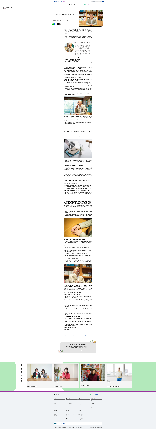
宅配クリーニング (80, 415)
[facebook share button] (55, 24)
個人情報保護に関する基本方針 (65, 427)
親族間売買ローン (55, 415)
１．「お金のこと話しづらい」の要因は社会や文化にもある (72, 59)
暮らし (66, 4)
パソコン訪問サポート (80, 419)
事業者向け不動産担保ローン (94, 400)
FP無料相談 (79, 400)
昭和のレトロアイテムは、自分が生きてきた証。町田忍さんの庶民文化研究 (91, 383)
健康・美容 (70, 4)
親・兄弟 (53, 17)
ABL (91, 407)
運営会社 (81, 427)
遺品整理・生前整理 (80, 414)
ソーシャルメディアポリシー (72, 427)
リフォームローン (68, 400)
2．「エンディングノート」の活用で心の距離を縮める (72, 60)
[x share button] (58, 24)
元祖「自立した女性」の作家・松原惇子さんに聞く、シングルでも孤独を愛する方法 (75, 334)
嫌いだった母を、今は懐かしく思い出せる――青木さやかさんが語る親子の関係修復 (75, 332)
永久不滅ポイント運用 (56, 403)
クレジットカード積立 (56, 400)
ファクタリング (92, 404)
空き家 (67, 418)
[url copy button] (60, 24)
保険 (78, 403)
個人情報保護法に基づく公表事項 (57, 427)
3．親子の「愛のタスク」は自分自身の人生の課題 (71, 61)
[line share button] (53, 24)
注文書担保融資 (92, 403)
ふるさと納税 (79, 404)
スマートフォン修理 (80, 418)
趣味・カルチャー (76, 4)
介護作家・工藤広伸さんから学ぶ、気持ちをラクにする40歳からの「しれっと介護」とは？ (76, 335)
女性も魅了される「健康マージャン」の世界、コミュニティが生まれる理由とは (74, 333)
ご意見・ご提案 (77, 427)
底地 (66, 415)
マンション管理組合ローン (69, 403)
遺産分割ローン (55, 414)
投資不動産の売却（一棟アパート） (70, 414)
